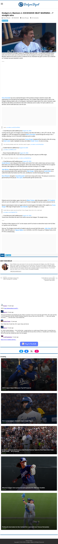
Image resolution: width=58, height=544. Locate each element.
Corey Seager (29, 139)
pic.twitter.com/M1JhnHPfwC (13, 127)
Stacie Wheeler (6, 17)
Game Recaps (25, 17)
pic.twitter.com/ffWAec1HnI (9, 149)
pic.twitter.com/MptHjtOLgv (24, 158)
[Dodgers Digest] (29, 4)
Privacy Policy (29, 540)
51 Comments (35, 17)
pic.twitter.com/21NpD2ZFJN (10, 212)
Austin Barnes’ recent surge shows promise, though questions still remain (48, 278)
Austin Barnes (6, 163)
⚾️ (29, 344)
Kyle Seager (30, 171)
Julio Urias (48, 228)
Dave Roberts (6, 176)
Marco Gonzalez (30, 134)
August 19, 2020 (27, 130)
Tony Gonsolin (6, 97)
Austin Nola (47, 171)
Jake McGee (5, 169)
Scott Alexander (20, 176)
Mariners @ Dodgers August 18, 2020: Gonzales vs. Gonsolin (11, 278)
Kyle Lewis (7, 141)
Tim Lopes (20, 177)
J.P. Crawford (51, 200)
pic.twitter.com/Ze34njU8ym (37, 144)
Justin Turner (34, 141)
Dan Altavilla (24, 206)
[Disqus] (29, 322)
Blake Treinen (31, 200)
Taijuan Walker (19, 230)
